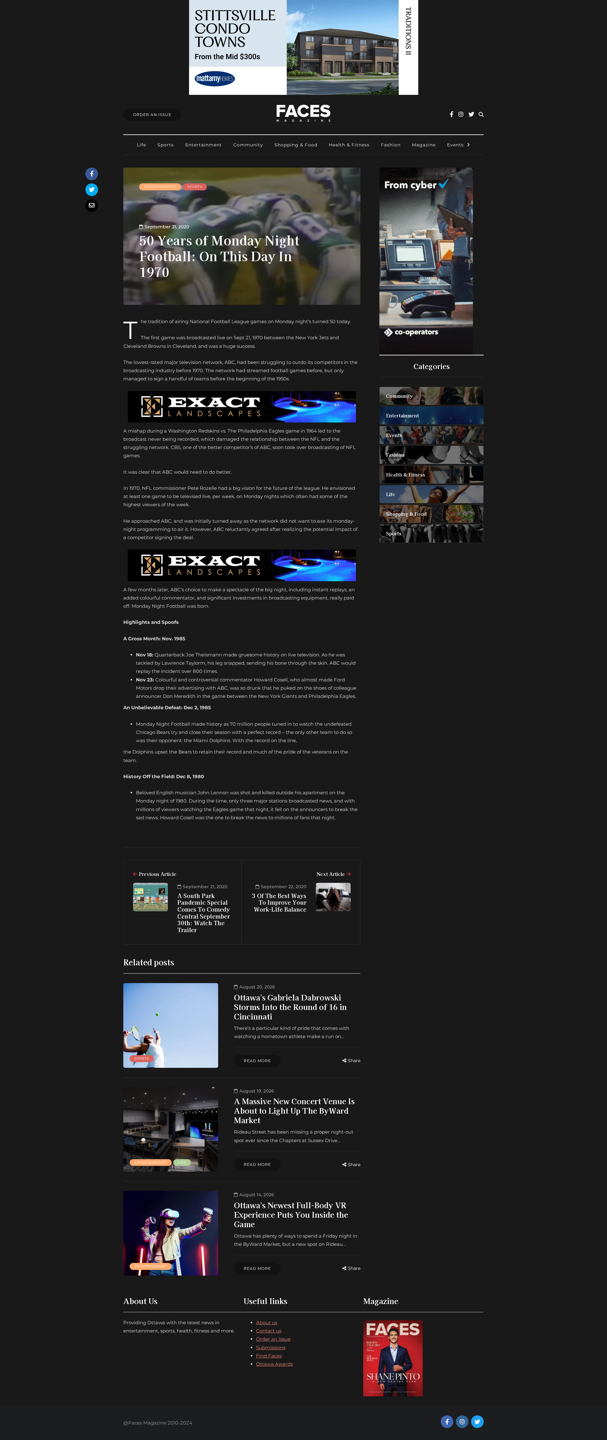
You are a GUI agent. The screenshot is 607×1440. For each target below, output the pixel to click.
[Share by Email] (91, 205)
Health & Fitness (349, 145)
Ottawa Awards (274, 1364)
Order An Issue (152, 114)
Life (141, 145)
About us (266, 1323)
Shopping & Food (295, 145)
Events (455, 145)
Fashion (391, 145)
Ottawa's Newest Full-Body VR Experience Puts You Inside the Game (291, 1214)
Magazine (424, 145)
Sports (165, 145)
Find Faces (269, 1356)
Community (248, 145)
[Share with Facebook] (91, 174)
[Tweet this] (91, 189)
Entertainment (203, 145)
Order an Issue (273, 1339)
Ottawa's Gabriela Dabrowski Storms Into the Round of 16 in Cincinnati (290, 1007)
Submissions (270, 1348)
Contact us (268, 1331)
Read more (257, 1060)
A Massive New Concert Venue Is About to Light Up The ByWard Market (294, 1110)
